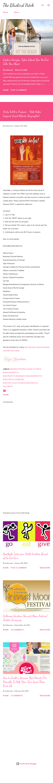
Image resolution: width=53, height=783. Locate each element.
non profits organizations (16, 376)
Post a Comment (19, 90)
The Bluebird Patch (18, 5)
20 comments (17, 630)
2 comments (17, 695)
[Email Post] (4, 391)
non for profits (10, 372)
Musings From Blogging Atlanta (25, 369)
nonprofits (36, 376)
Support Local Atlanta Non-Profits (20, 383)
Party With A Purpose (13, 379)
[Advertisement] (26, 486)
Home (5, 12)
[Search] (42, 4)
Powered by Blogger (28, 763)
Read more (45, 568)
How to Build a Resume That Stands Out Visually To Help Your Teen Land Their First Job (25, 682)
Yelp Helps (8, 386)
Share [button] (6, 90)
